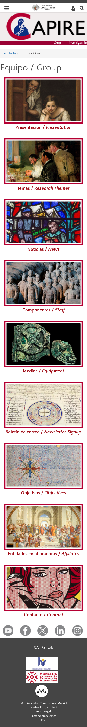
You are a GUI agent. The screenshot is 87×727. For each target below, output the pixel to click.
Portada (9, 53)
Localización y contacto (43, 707)
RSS (43, 720)
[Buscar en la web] (82, 8)
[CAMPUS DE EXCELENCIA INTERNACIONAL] (42, 677)
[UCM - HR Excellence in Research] (42, 663)
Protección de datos (43, 715)
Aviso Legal (43, 711)
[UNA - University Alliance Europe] (41, 691)
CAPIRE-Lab (43, 647)
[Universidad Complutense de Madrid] (44, 7)
